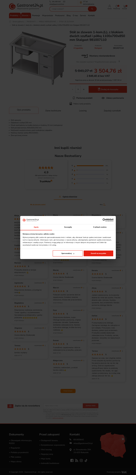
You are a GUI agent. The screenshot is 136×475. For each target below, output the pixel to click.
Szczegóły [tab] (68, 227)
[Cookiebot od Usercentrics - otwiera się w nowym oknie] (104, 220)
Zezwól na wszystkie (98, 253)
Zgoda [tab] (36, 227)
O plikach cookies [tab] (100, 227)
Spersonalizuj (66, 253)
